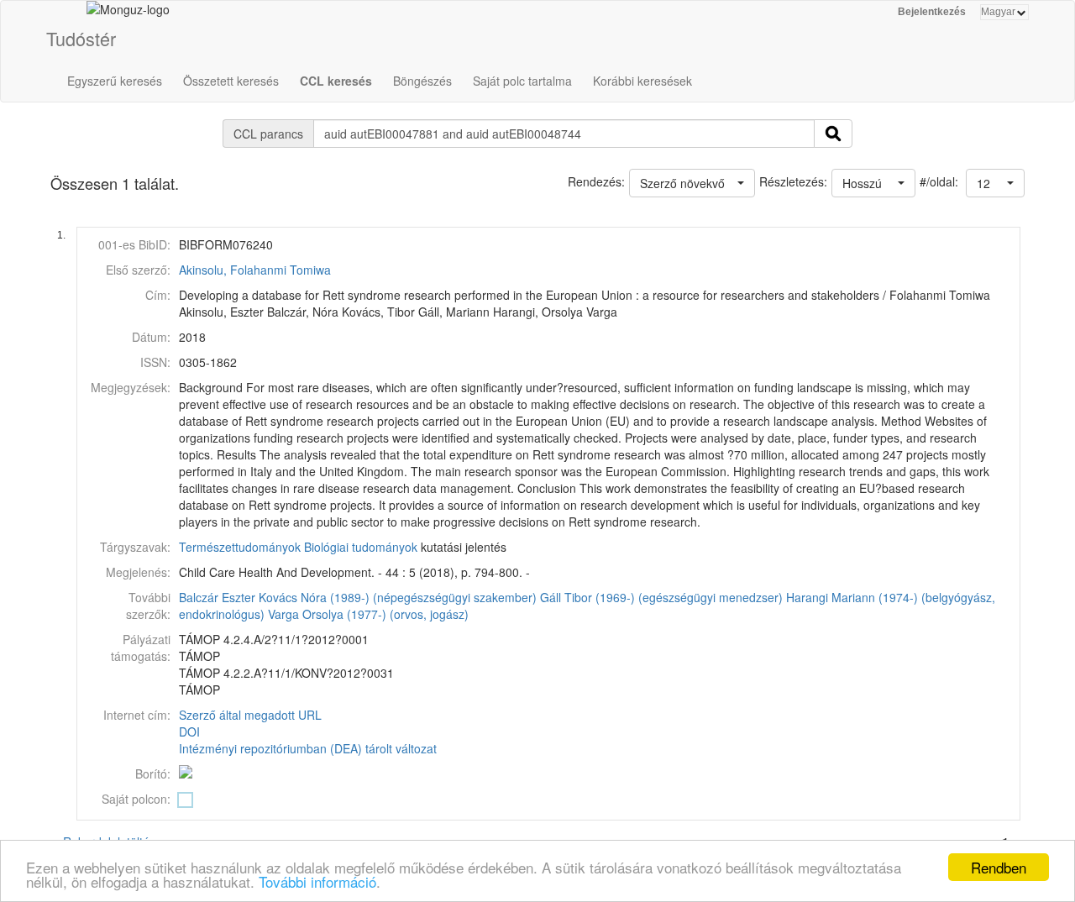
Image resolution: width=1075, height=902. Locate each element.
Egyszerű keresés (114, 80)
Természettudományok (240, 546)
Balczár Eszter (217, 597)
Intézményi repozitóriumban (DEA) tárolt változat (308, 748)
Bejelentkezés (932, 12)
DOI (189, 731)
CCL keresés (336, 80)
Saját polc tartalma (522, 80)
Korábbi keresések (642, 80)
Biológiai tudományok (360, 546)
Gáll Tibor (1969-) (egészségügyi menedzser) (661, 597)
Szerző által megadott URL (250, 714)
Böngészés (422, 80)
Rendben (998, 867)
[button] (995, 183)
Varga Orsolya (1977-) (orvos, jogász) (368, 614)
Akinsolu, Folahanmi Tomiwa (255, 269)
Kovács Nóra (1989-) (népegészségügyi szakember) (398, 597)
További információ (317, 881)
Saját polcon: (136, 798)
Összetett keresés (231, 80)
